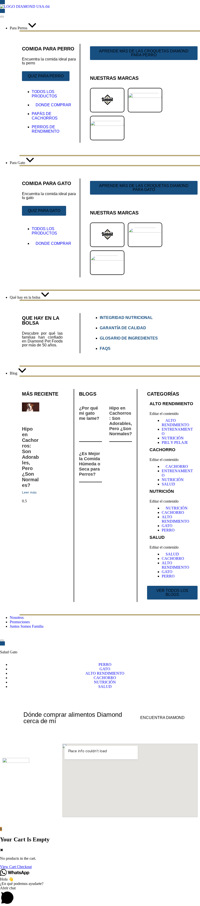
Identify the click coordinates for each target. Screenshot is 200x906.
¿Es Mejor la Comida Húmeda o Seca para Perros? (89, 464)
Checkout (24, 867)
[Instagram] (30, 796)
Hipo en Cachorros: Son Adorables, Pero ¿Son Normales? (30, 457)
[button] (100, 896)
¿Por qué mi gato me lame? (89, 413)
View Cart (8, 867)
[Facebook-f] (13, 796)
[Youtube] (47, 796)
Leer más (29, 492)
